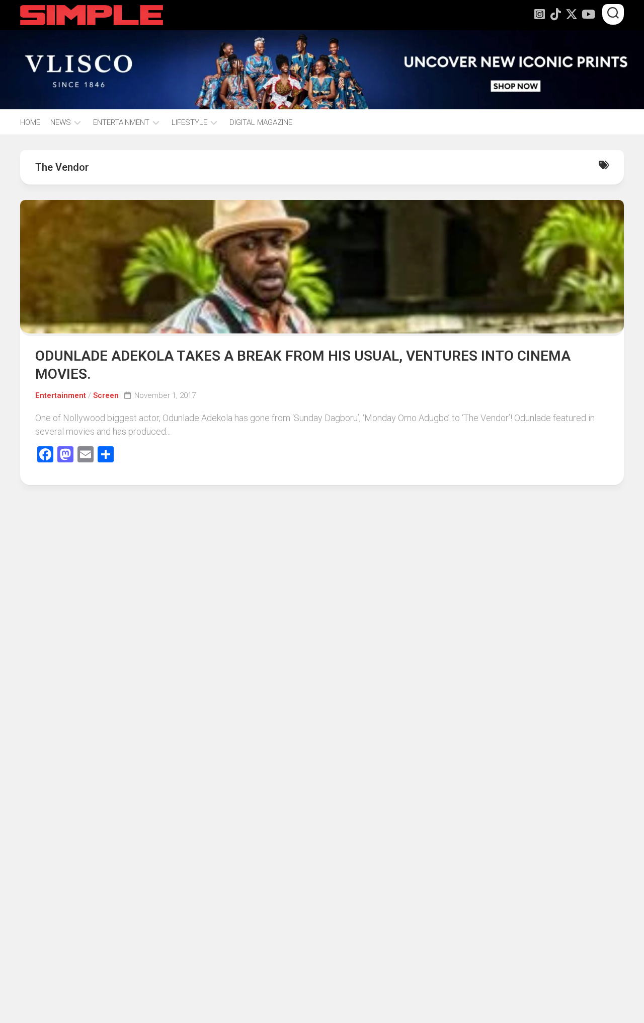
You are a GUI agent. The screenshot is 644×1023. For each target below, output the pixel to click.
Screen (106, 395)
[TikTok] (555, 14)
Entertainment (60, 395)
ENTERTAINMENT (121, 122)
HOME (30, 122)
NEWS (60, 122)
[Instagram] (539, 14)
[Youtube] (588, 14)
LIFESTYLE (189, 122)
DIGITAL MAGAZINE (260, 122)
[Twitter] (572, 14)
